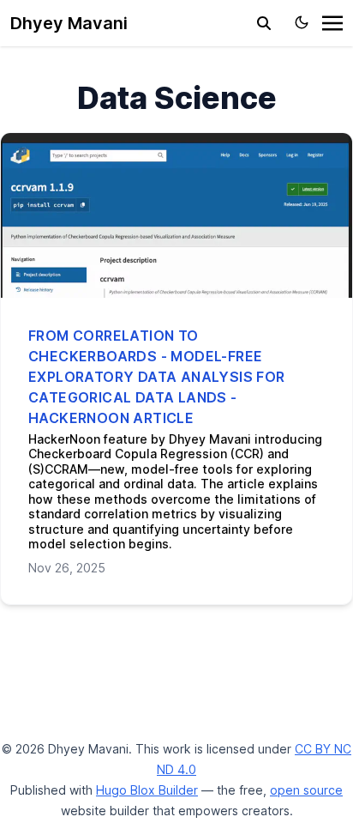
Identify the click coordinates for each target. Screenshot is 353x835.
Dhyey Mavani (69, 23)
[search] (264, 23)
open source (306, 790)
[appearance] (301, 22)
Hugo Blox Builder (147, 790)
